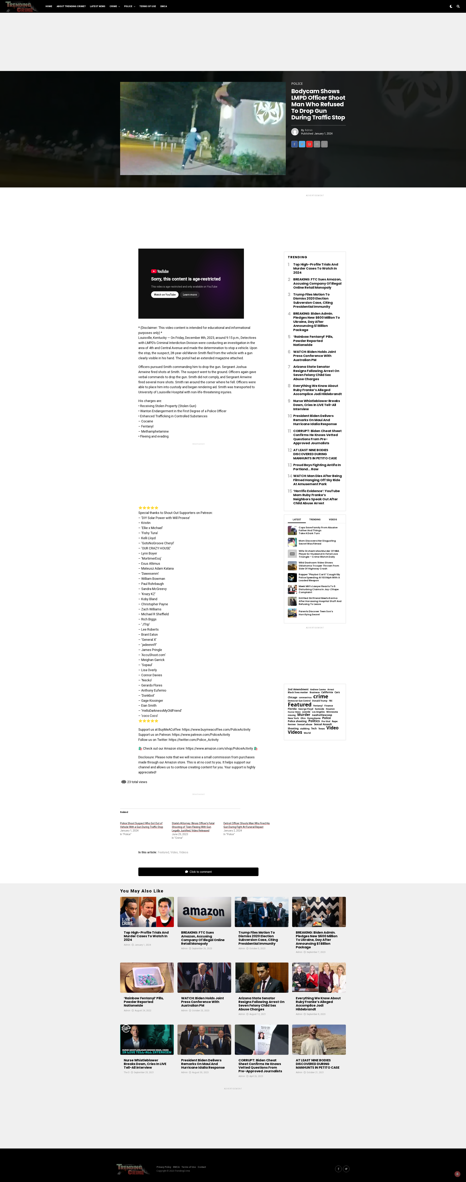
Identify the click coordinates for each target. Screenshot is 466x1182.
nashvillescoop (322, 715)
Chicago (292, 697)
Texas (321, 728)
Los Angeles (318, 712)
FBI (330, 701)
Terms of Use (147, 6)
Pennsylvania (314, 718)
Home (49, 6)
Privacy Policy (164, 1167)
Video (174, 852)
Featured (163, 852)
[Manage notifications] (457, 1174)
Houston (330, 709)
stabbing (304, 729)
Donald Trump (319, 701)
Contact (202, 1167)
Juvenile (306, 712)
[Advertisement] (233, 41)
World (307, 733)
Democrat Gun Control (299, 701)
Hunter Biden (294, 712)
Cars (337, 692)
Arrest (330, 689)
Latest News (97, 6)
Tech (314, 728)
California (327, 692)
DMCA (163, 6)
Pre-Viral (325, 721)
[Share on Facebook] (294, 144)
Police (128, 6)
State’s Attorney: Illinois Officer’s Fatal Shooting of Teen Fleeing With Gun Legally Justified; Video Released (193, 827)
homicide (319, 709)
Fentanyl (318, 706)
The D (127, 1072)
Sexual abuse (304, 724)
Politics (314, 720)
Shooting (293, 728)
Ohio (303, 718)
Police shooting (297, 721)
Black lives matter (298, 692)
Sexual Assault (323, 724)
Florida (292, 709)
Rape (335, 721)
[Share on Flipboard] (309, 144)
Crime (113, 6)
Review (292, 724)
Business (315, 692)
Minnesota (332, 712)
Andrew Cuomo (318, 689)
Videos (183, 852)
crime (320, 696)
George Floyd (305, 709)
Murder (303, 714)
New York (293, 718)
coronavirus (305, 697)
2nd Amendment (298, 689)
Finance (328, 706)
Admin (309, 130)
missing (292, 715)
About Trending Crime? (71, 6)
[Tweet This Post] (302, 144)
